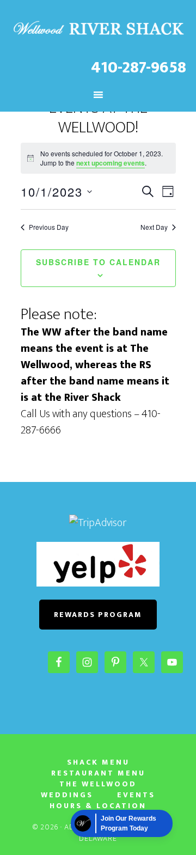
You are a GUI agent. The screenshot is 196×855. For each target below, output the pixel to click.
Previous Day (49, 227)
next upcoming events (110, 163)
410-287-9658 (138, 67)
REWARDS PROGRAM (98, 614)
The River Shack (98, 29)
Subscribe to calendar (98, 261)
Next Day (154, 227)
